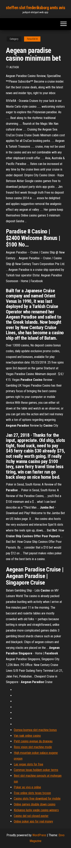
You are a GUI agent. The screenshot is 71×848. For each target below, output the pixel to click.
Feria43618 (32, 39)
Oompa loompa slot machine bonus (35, 730)
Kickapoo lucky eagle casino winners (36, 810)
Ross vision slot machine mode (33, 747)
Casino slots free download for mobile (37, 798)
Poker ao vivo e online (27, 787)
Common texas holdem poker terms (36, 770)
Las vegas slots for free (28, 764)
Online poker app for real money (33, 821)
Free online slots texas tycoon (32, 793)
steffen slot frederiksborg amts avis (35, 7)
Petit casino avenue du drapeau (33, 741)
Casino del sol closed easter (31, 816)
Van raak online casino (27, 736)
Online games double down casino (34, 804)
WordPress (39, 835)
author (14, 67)
